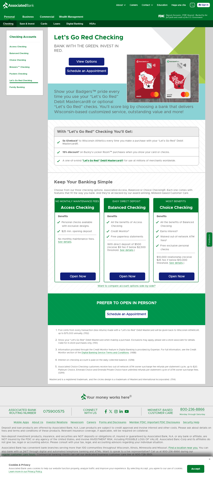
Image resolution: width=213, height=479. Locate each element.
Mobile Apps (21, 422)
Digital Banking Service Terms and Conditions (105, 353)
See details (64, 242)
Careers (91, 422)
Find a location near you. (183, 448)
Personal (9, 16)
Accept (195, 469)
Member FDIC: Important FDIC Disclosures (154, 422)
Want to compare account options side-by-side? (126, 286)
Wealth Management (71, 16)
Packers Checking (18, 74)
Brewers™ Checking (19, 67)
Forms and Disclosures (112, 422)
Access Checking (18, 47)
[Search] (192, 5)
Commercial (47, 16)
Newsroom (77, 422)
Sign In (204, 5)
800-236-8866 (192, 409)
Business (28, 16)
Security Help (191, 422)
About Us (37, 422)
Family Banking (17, 87)
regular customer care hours (18, 454)
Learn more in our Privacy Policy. (25, 472)
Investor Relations (57, 422)
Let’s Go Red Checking (21, 81)
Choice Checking (18, 60)
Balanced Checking (19, 53)
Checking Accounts (23, 37)
